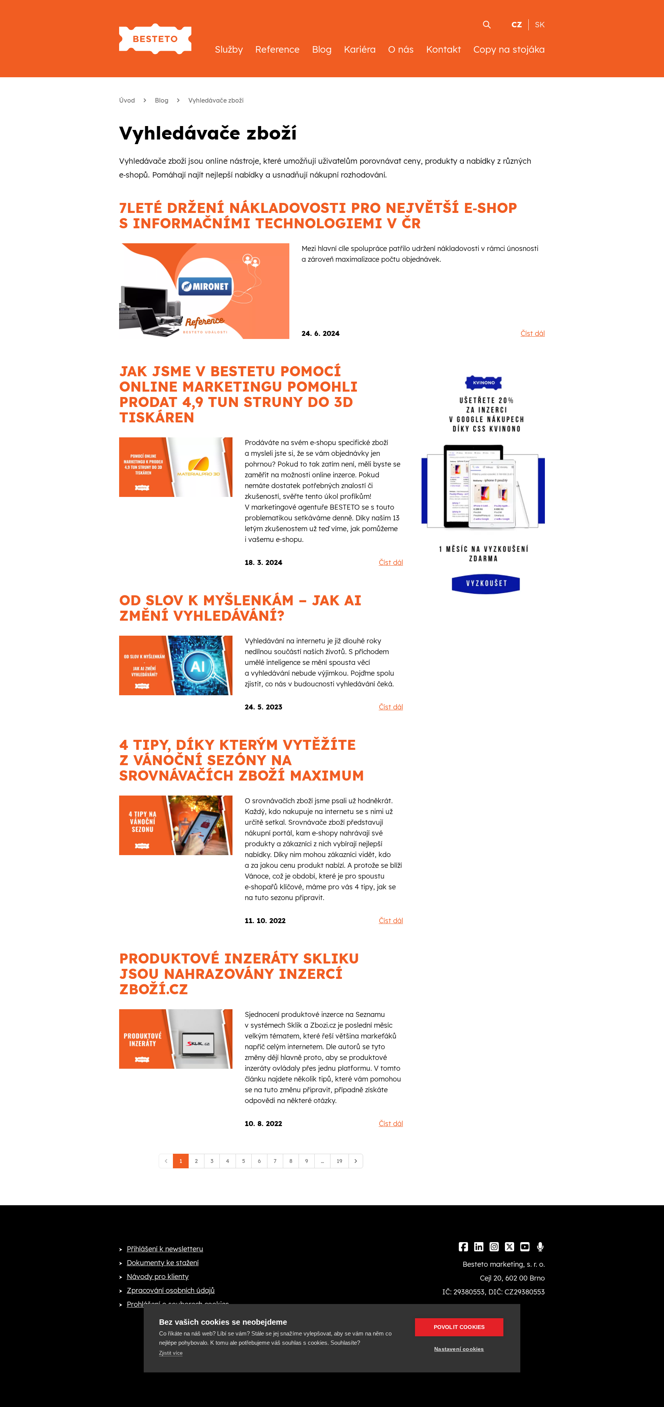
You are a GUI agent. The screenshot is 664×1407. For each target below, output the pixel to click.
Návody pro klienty (158, 1276)
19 (339, 1161)
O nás (401, 49)
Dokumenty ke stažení (163, 1262)
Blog (322, 49)
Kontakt (443, 49)
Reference (277, 49)
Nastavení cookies (459, 1349)
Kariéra (360, 49)
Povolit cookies (459, 1327)
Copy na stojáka (509, 49)
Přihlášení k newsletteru (165, 1248)
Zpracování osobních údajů (171, 1290)
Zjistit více (171, 1353)
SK (540, 24)
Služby (229, 49)
